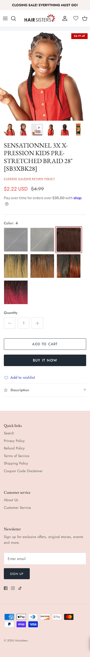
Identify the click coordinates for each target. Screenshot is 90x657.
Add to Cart (45, 344)
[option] (45, 76)
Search (9, 433)
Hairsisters (21, 640)
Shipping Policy (16, 463)
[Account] (63, 18)
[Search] (16, 18)
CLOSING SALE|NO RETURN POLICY (29, 179)
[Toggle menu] (5, 18)
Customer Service (17, 507)
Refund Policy (14, 448)
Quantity (10, 312)
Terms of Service (16, 456)
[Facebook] (5, 588)
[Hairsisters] (39, 18)
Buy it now (45, 360)
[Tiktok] (20, 588)
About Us (11, 500)
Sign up (17, 574)
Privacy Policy (14, 440)
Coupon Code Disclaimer (23, 471)
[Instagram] (13, 588)
